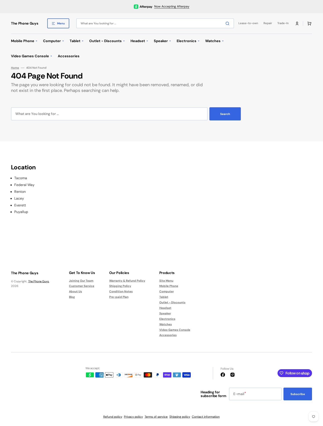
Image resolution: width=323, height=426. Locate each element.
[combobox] (155, 23)
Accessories (168, 335)
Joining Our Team (81, 281)
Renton (20, 192)
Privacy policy (133, 417)
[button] (297, 23)
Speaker (165, 313)
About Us (75, 291)
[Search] (228, 23)
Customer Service (81, 286)
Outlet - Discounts (172, 302)
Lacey (19, 198)
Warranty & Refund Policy (127, 281)
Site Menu (166, 281)
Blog (72, 297)
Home (15, 68)
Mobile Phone (168, 286)
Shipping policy (179, 417)
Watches (165, 324)
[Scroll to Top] (312, 398)
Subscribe (297, 394)
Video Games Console (174, 330)
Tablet (163, 297)
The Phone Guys (38, 281)
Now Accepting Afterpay (171, 6)
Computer (166, 291)
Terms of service (156, 417)
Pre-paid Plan (119, 297)
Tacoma (20, 178)
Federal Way (24, 185)
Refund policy (112, 417)
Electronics (167, 319)
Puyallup (21, 212)
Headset (165, 308)
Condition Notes (121, 291)
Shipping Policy (120, 286)
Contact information (206, 417)
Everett (20, 205)
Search (225, 114)
